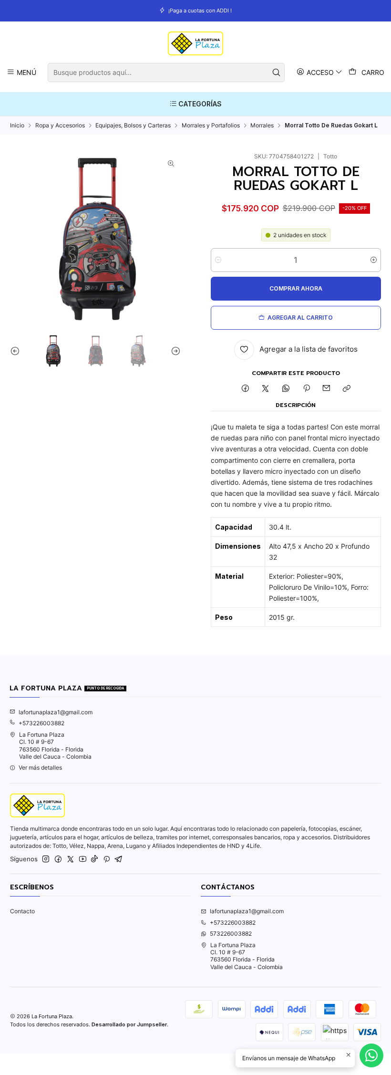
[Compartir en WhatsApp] (286, 389)
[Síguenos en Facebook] (58, 859)
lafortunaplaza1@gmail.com (56, 712)
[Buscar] (276, 72)
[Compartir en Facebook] (245, 389)
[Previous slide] (17, 350)
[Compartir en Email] (326, 389)
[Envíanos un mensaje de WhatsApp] (371, 1055)
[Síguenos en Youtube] (83, 859)
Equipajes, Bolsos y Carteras (133, 125)
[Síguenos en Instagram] (45, 859)
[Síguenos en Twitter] (70, 859)
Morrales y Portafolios (211, 125)
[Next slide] (173, 350)
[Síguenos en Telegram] (118, 859)
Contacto (22, 911)
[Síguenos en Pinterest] (107, 859)
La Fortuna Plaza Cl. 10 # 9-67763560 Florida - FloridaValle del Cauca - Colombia (55, 745)
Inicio (17, 125)
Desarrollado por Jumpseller (129, 1024)
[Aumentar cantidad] (374, 260)
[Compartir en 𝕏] (265, 389)
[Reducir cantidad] (218, 260)
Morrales (262, 125)
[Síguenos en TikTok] (94, 859)
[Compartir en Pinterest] (306, 389)
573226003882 (231, 933)
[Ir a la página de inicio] (195, 43)
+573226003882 (41, 723)
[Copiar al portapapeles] (347, 389)
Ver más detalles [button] (40, 767)
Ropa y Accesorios (60, 125)
